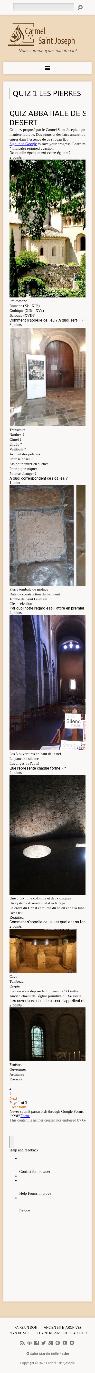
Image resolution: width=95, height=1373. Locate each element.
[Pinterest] (58, 1343)
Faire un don (25, 1327)
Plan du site (19, 1333)
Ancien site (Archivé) (62, 1327)
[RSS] (22, 1343)
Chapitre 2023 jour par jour (62, 1333)
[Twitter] (43, 1343)
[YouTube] (65, 1343)
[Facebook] (36, 1343)
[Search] (80, 7)
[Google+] (50, 1343)
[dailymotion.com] (72, 1343)
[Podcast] (29, 1343)
